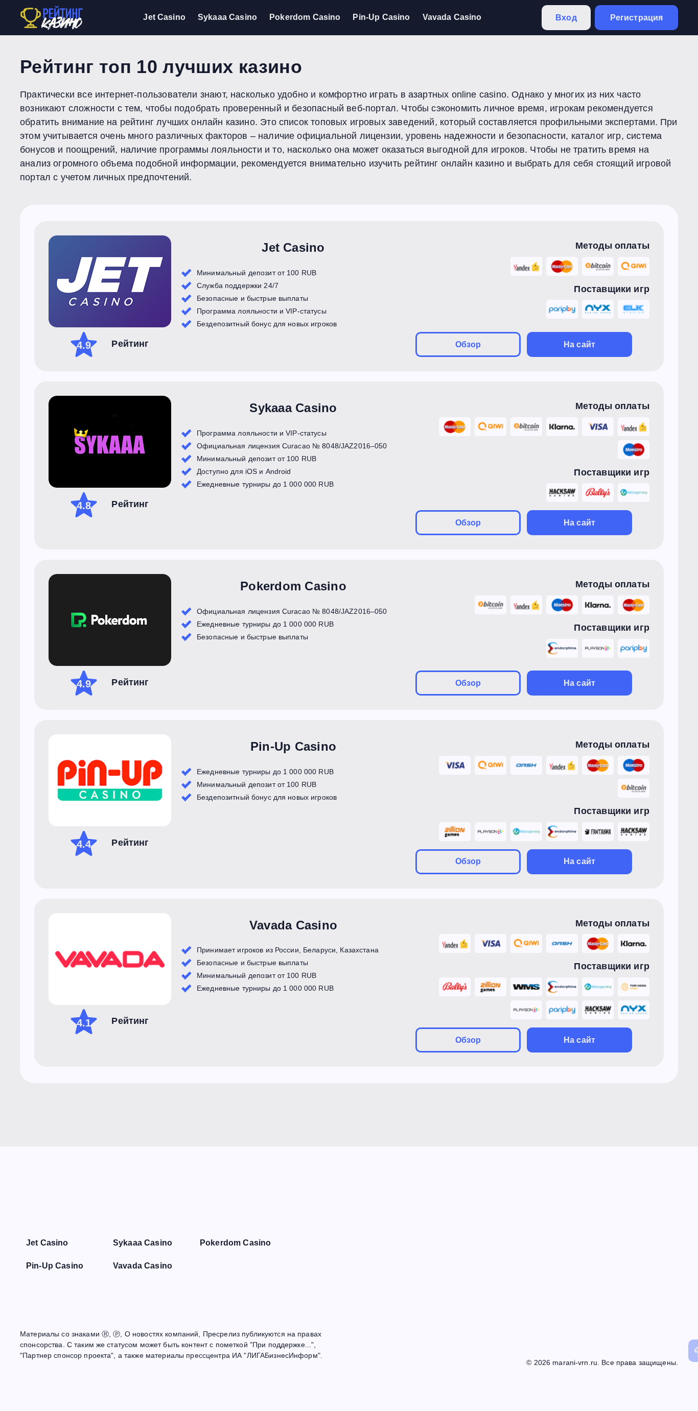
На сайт (579, 344)
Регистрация (636, 17)
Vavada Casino (452, 17)
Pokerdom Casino (304, 17)
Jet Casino (164, 17)
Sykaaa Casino (227, 17)
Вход (566, 17)
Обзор (468, 344)
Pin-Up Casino (381, 17)
